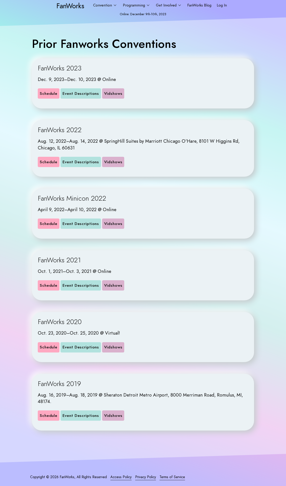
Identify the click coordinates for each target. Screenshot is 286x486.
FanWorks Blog (199, 5)
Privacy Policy (145, 477)
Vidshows (113, 93)
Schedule (48, 93)
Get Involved (167, 5)
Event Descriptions (81, 93)
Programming (134, 5)
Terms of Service (172, 477)
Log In (222, 5)
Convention (103, 5)
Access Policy (121, 477)
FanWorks (70, 5)
